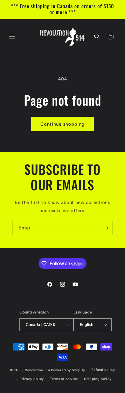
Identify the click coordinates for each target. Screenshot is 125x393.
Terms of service (64, 379)
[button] (12, 36)
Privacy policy (31, 379)
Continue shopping (62, 124)
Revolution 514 (37, 370)
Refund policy (103, 370)
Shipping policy (98, 379)
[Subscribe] (106, 228)
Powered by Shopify (68, 370)
